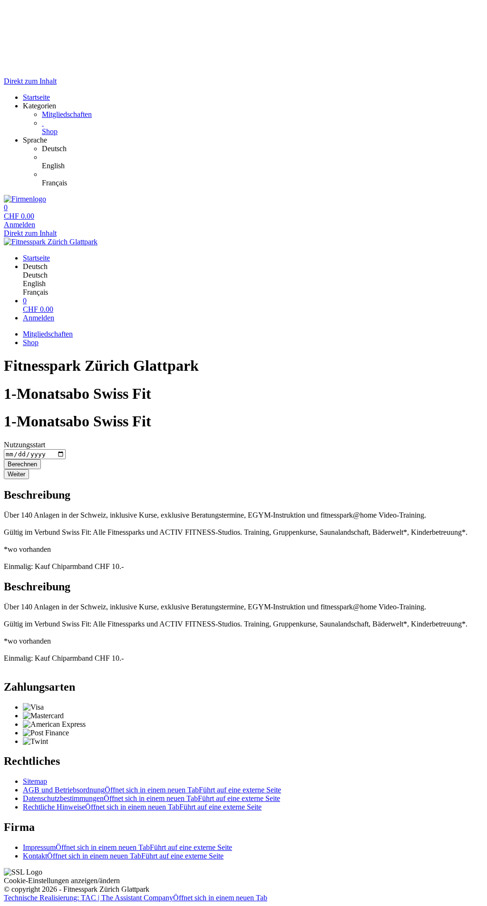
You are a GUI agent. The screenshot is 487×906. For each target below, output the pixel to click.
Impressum (127, 847)
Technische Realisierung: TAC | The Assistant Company (135, 898)
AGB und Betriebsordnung (152, 790)
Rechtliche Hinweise (142, 807)
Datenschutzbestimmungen (151, 798)
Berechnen (22, 464)
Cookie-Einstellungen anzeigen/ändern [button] (62, 881)
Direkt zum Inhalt (30, 81)
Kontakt (123, 856)
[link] (262, 149)
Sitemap (35, 781)
